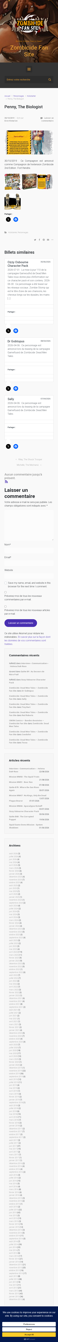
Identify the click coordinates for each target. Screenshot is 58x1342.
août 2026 (13, 853)
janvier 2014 (14, 1262)
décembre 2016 (15, 1163)
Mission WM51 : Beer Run (21, 782)
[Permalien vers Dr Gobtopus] (29, 364)
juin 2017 (13, 1146)
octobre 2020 (14, 1039)
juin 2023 (13, 946)
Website (8, 570)
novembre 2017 (15, 1131)
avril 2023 (13, 952)
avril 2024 (13, 917)
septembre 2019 (16, 1076)
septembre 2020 (16, 1042)
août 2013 (13, 1276)
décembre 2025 (15, 877)
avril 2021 (13, 1021)
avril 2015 (13, 1218)
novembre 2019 (15, 1071)
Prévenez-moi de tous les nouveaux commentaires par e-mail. (23, 598)
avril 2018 (13, 1117)
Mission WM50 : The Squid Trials (24, 777)
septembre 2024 (16, 903)
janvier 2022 (14, 995)
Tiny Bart (26, 707)
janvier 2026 (14, 874)
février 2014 (14, 1259)
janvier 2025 (14, 897)
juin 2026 (13, 859)
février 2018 (14, 1123)
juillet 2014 (13, 1244)
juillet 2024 (13, 908)
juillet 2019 (13, 1082)
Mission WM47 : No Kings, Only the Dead (27, 795)
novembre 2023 (15, 932)
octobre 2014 (14, 1236)
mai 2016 (13, 1183)
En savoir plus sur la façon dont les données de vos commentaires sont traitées (27, 640)
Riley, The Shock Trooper (30, 459)
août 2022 (13, 975)
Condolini (26, 734)
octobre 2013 (14, 1270)
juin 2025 (13, 888)
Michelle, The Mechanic (28, 465)
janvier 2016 (14, 1195)
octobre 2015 (14, 1204)
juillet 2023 (13, 943)
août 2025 (13, 885)
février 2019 (14, 1097)
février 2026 (14, 871)
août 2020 (13, 1044)
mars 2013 (13, 1291)
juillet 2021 (13, 1013)
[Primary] (29, 69)
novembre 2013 (15, 1267)
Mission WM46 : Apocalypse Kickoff (25, 806)
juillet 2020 (13, 1047)
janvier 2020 (14, 1065)
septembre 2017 (16, 1137)
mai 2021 (13, 1018)
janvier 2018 (14, 1126)
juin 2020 (13, 1050)
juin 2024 (13, 911)
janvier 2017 (14, 1160)
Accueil (7, 96)
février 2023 (14, 958)
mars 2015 (13, 1221)
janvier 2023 (14, 961)
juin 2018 (13, 1111)
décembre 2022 (15, 963)
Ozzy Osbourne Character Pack (24, 811)
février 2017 (14, 1157)
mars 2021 (13, 1024)
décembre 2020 (15, 1033)
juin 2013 (13, 1282)
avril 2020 (13, 1056)
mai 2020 (13, 1053)
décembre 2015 (15, 1198)
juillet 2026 (13, 856)
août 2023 (13, 940)
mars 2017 (13, 1154)
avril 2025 (13, 894)
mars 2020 (13, 1059)
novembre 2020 (15, 1036)
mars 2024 (13, 920)
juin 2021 (13, 1016)
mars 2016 (13, 1189)
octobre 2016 (14, 1169)
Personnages (18, 96)
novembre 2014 (15, 1233)
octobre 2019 (14, 1073)
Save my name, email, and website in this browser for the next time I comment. (29, 584)
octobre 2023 (14, 934)
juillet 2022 (13, 978)
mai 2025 (13, 891)
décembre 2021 (15, 998)
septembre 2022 (16, 972)
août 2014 (13, 1241)
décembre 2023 (15, 929)
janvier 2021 (14, 1030)
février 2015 (14, 1224)
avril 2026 (13, 865)
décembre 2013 (15, 1264)
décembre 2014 (15, 1230)
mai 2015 (13, 1215)
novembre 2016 (15, 1166)
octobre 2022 (14, 969)
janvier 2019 (14, 1100)
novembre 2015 (15, 1201)
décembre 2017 (15, 1128)
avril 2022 (13, 987)
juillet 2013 (13, 1279)
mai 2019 (13, 1088)
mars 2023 (13, 955)
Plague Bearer (16, 801)
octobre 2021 (14, 1004)
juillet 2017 (13, 1143)
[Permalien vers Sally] (29, 422)
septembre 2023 (16, 937)
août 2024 (13, 906)
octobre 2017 (14, 1134)
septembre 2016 (16, 1172)
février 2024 (14, 923)
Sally (24, 699)
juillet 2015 (13, 1210)
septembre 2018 (16, 1102)
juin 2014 (13, 1247)
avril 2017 (13, 1152)
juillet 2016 (13, 1178)
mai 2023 (13, 949)
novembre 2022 (15, 966)
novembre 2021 (15, 1001)
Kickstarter (31, 96)
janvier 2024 (14, 926)
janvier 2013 (14, 1296)
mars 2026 (13, 868)
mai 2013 (13, 1285)
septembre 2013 (16, 1273)
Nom (7, 544)
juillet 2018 (13, 1108)
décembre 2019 (15, 1068)
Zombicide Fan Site (29, 51)
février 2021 (14, 1027)
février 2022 (14, 992)
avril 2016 (13, 1186)
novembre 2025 (15, 880)
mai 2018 (13, 1114)
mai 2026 (13, 862)
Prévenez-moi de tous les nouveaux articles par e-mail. (27, 612)
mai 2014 (13, 1250)
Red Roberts (27, 715)
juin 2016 (13, 1181)
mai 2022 (13, 984)
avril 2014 (13, 1253)
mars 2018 (13, 1120)
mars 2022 (13, 990)
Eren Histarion (10, 121)
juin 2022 (13, 981)
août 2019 (13, 1079)
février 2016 (14, 1192)
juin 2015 (13, 1212)
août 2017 (13, 1140)
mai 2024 (13, 914)
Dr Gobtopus (28, 691)
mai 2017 (13, 1149)
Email (7, 557)
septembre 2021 (16, 1007)
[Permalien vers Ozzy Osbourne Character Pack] (29, 306)
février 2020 (14, 1062)
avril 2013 (13, 1288)
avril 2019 (13, 1091)
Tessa (24, 743)
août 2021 (13, 1010)
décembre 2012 (15, 1299)
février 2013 (14, 1293)
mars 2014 (13, 1256)
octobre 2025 (14, 882)
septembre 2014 (16, 1238)
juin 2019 (13, 1085)
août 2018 (13, 1105)
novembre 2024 (15, 900)
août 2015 (13, 1207)
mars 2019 (13, 1094)
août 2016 (13, 1175)
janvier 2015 (14, 1227)
